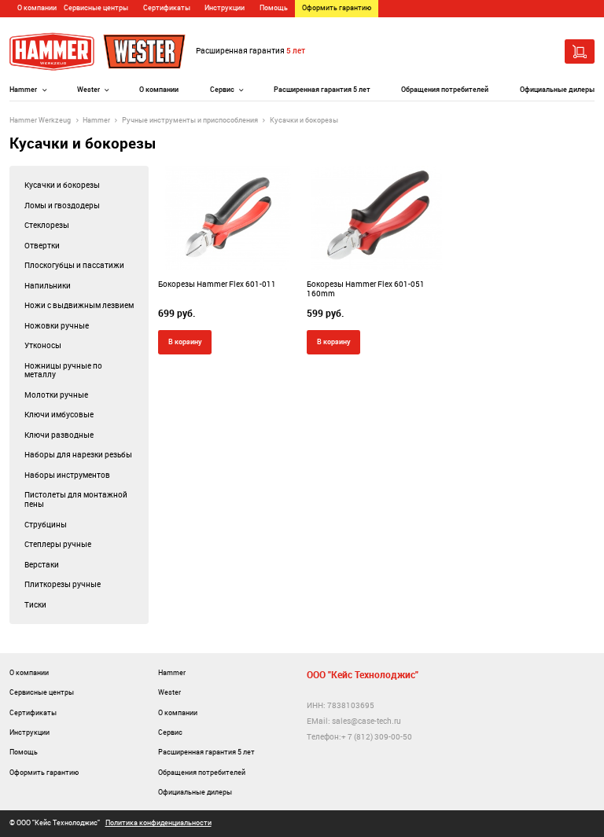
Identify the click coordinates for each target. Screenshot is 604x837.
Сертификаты (166, 8)
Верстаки (41, 565)
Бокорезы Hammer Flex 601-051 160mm (366, 289)
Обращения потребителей (444, 89)
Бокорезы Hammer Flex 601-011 (217, 284)
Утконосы (42, 345)
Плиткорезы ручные (62, 584)
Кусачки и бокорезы (62, 185)
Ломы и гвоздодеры (62, 205)
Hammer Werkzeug (40, 120)
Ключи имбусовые (59, 414)
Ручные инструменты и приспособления (190, 120)
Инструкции (224, 8)
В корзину (185, 341)
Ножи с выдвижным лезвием (79, 305)
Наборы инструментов (67, 475)
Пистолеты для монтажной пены (75, 499)
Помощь (274, 8)
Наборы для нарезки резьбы (78, 455)
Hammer (23, 89)
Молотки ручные (56, 395)
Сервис (222, 89)
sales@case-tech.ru (366, 721)
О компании (37, 8)
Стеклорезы (46, 225)
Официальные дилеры (557, 89)
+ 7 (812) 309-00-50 (376, 737)
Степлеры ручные (57, 544)
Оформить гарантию (336, 8)
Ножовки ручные (56, 326)
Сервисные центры (96, 8)
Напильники (47, 286)
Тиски (35, 605)
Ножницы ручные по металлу (63, 370)
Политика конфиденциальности (158, 823)
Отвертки (42, 245)
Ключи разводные (59, 435)
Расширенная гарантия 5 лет (322, 89)
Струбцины (45, 524)
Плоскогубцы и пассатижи (74, 265)
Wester (88, 89)
